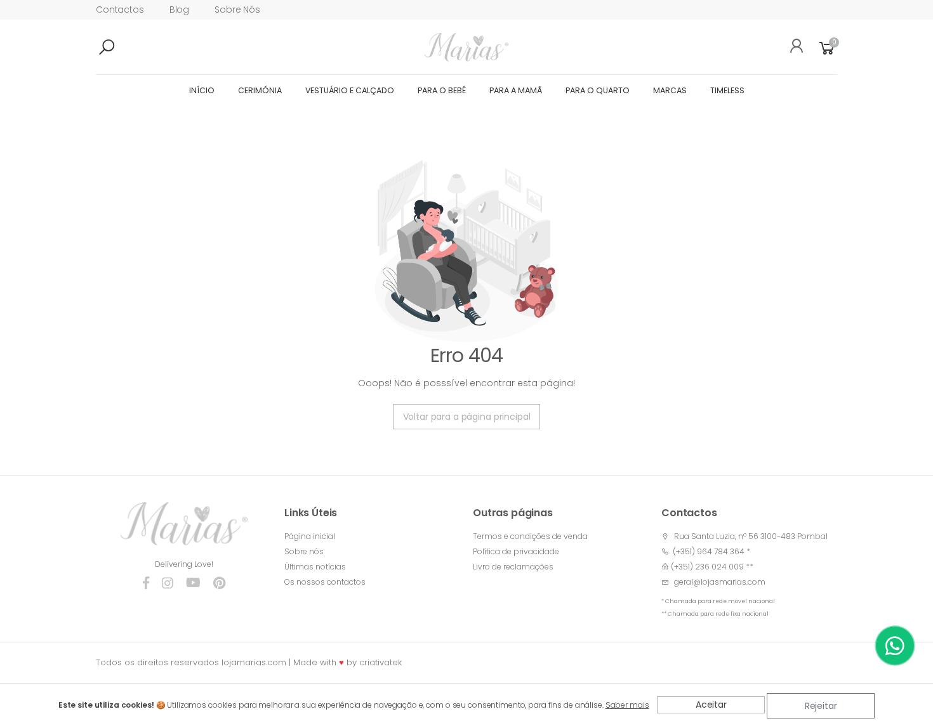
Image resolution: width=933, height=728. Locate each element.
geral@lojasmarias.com (719, 581)
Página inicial (309, 536)
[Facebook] (146, 583)
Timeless (727, 90)
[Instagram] (167, 583)
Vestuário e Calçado (349, 90)
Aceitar (711, 704)
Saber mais (627, 704)
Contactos (120, 9)
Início (202, 90)
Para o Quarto (598, 90)
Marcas (670, 90)
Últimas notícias (315, 566)
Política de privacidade (516, 551)
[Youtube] (193, 583)
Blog (179, 9)
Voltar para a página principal (467, 416)
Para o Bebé (442, 90)
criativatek (380, 662)
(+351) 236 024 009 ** (712, 566)
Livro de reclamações (513, 566)
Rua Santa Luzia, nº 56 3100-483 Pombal (751, 536)
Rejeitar (821, 705)
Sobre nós (237, 9)
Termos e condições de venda (530, 536)
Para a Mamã (515, 90)
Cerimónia (260, 90)
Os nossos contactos (325, 581)
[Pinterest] (219, 583)
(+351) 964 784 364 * (709, 551)
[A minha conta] (792, 47)
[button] (127, 47)
